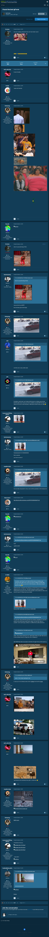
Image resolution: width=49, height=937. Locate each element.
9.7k (8, 116)
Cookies (30, 932)
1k (8, 586)
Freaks (41, 681)
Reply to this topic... (13, 914)
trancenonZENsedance (7, 414)
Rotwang (7, 105)
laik (7, 340)
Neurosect (7, 497)
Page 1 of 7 (22, 24)
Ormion (8, 13)
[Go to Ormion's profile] (3, 13)
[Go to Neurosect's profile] (7, 502)
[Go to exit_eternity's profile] (7, 74)
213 (8, 880)
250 (8, 387)
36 (8, 351)
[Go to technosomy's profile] (7, 279)
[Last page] (17, 24)
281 (8, 425)
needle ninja (7, 466)
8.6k (8, 40)
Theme (19, 932)
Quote (18, 57)
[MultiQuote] (15, 57)
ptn (7, 376)
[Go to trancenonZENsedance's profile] (7, 419)
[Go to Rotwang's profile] (7, 110)
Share (35, 13)
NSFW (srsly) (16, 820)
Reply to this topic (41, 19)
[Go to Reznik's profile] (7, 228)
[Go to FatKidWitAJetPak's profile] (7, 874)
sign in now (30, 909)
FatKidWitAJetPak (7, 868)
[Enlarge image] (20, 36)
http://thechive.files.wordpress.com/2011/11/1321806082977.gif (27, 500)
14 (8, 80)
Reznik (7, 224)
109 (8, 508)
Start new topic (29, 19)
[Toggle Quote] (15, 277)
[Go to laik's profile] (7, 345)
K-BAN (7, 575)
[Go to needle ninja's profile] (7, 471)
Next (15, 24)
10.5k (8, 96)
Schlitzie (32, 681)
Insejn (7, 85)
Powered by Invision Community (24, 935)
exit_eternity (7, 69)
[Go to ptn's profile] (7, 381)
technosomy (7, 274)
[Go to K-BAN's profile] (7, 579)
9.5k (8, 235)
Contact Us (24, 932)
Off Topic (16, 14)
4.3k (8, 285)
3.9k (8, 477)
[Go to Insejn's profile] (7, 90)
